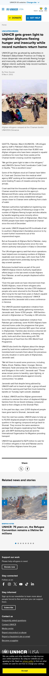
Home (4, 25)
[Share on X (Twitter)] (21, 469)
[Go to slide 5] (26, 544)
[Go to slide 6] (29, 544)
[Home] (14, 9)
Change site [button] (31, 2)
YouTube (20, 584)
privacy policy (28, 661)
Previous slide (4, 502)
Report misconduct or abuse (14, 632)
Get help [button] (35, 17)
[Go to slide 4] (24, 544)
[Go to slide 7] (31, 544)
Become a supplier (10, 640)
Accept (24, 671)
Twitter (15, 584)
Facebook (3, 584)
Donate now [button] (9, 566)
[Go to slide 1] (16, 544)
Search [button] (36, 11)
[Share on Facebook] (27, 469)
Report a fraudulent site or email (16, 636)
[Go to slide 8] (34, 544)
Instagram (9, 584)
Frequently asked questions (14, 620)
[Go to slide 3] (21, 544)
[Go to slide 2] (19, 544)
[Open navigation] (3, 9)
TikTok (26, 584)
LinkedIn (32, 584)
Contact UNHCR (9, 624)
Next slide (44, 502)
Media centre (7, 628)
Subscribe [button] (8, 607)
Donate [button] (41, 11)
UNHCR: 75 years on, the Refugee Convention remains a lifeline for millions (23, 530)
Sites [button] (45, 11)
